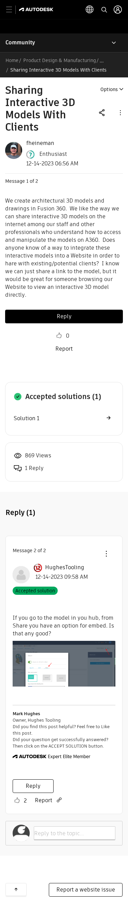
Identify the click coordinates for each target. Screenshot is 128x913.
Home (11, 60)
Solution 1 (26, 418)
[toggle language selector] (90, 9)
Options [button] (109, 89)
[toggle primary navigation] (12, 9)
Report (64, 349)
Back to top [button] (16, 889)
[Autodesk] (37, 9)
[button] (120, 112)
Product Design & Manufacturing (59, 60)
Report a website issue (85, 890)
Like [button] (59, 335)
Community (20, 42)
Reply (64, 316)
